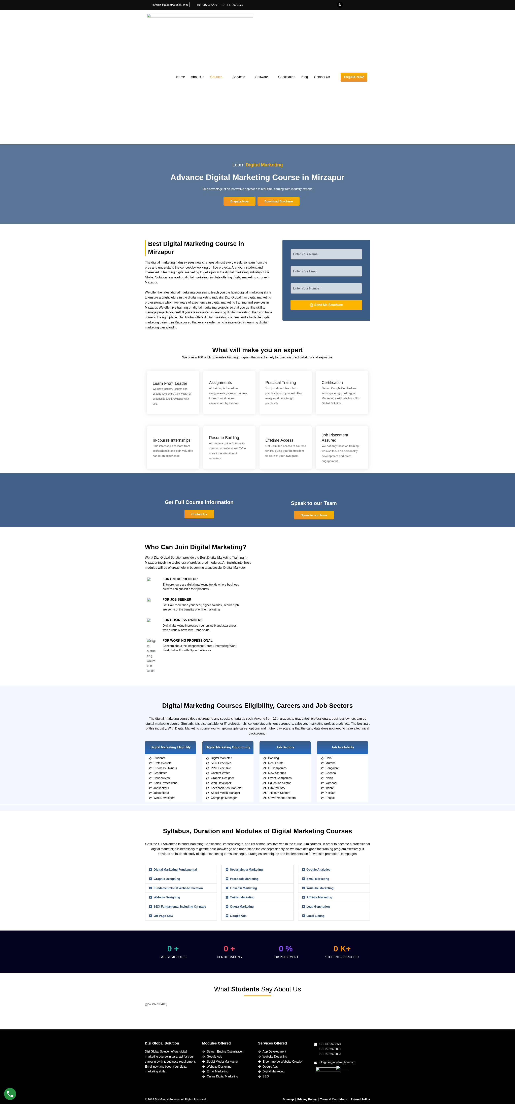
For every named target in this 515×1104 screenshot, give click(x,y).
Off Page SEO (163, 915)
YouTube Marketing (320, 888)
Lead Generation (318, 906)
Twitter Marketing (242, 897)
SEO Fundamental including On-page (180, 906)
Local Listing (315, 915)
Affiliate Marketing (319, 897)
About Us (197, 77)
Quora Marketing (242, 906)
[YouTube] (356, 5)
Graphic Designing (167, 878)
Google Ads (238, 915)
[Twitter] (340, 5)
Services (239, 77)
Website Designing (167, 897)
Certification (286, 77)
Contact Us (322, 77)
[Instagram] (364, 5)
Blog (304, 77)
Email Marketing (317, 878)
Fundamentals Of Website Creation (178, 888)
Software (261, 77)
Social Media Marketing (246, 869)
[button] (279, 201)
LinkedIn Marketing (243, 888)
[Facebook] (332, 5)
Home (180, 77)
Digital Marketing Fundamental (175, 869)
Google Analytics (318, 869)
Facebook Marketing (244, 878)
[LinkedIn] (348, 5)
